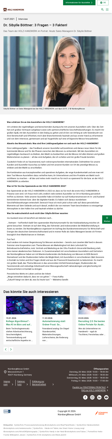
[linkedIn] (99, 397)
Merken (107, 219)
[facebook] (85, 397)
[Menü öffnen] (107, 9)
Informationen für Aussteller (78, 3)
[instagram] (92, 397)
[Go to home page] (29, 10)
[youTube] (106, 397)
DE (103, 2)
